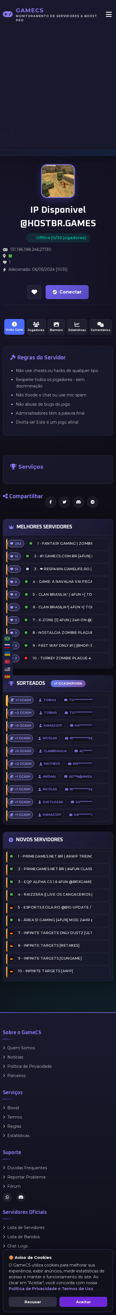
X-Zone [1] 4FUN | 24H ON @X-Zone (62, 620)
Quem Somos (21, 1047)
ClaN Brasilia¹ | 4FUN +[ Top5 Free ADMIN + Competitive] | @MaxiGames (62, 594)
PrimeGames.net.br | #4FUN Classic (55, 869)
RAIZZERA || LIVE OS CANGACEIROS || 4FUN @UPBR (55, 894)
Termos (14, 1117)
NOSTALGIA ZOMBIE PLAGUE (62, 632)
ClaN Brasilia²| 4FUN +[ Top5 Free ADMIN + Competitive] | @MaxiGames (62, 607)
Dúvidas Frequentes (27, 1167)
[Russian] (8, 646)
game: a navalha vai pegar (62, 581)
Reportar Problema (26, 1177)
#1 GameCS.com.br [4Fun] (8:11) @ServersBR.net (63, 556)
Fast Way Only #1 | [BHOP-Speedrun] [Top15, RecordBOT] (62, 645)
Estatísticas (18, 1135)
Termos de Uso (77, 1288)
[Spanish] (8, 677)
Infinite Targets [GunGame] (50, 958)
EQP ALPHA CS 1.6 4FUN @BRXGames (55, 882)
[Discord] (20, 1197)
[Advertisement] (58, 86)
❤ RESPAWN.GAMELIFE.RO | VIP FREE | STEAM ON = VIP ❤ (63, 569)
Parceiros (16, 1075)
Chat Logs (17, 1246)
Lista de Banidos (23, 1236)
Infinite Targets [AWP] (45, 971)
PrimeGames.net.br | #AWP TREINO (55, 856)
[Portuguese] (8, 638)
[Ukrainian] (8, 654)
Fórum (14, 1186)
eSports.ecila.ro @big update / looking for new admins (55, 907)
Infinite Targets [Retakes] (48, 945)
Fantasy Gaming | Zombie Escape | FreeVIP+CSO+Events (64, 543)
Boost (13, 1107)
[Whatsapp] (7, 1197)
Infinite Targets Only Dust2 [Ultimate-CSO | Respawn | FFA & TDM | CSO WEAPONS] (55, 933)
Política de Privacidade (29, 1066)
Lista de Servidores (25, 1227)
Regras (14, 1126)
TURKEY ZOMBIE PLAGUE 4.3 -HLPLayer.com (62, 658)
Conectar (70, 292)
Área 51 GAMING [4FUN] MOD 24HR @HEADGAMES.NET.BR (55, 920)
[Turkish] (8, 661)
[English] (8, 669)
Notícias (15, 1057)
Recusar (32, 1302)
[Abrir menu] (108, 14)
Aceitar (83, 1302)
